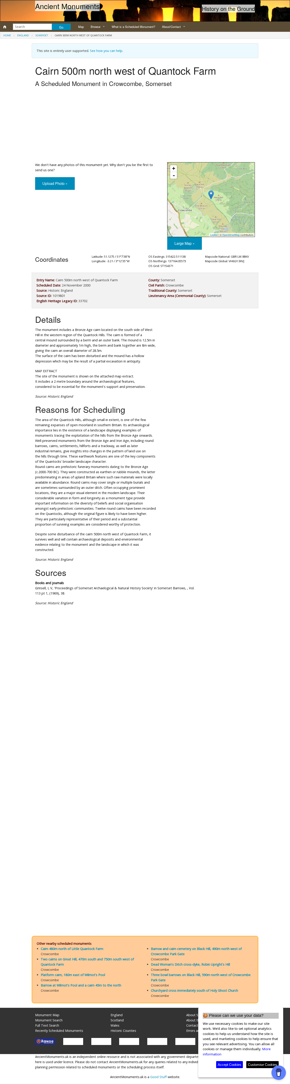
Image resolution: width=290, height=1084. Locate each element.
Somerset (41, 35)
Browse (95, 26)
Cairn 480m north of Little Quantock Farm (72, 949)
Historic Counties (123, 1030)
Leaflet (214, 235)
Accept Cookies (229, 1065)
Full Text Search (47, 1025)
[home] (5, 27)
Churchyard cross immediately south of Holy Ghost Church (194, 990)
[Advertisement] (145, 126)
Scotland (117, 1020)
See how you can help (106, 51)
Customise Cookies (262, 1065)
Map (81, 26)
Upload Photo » (55, 183)
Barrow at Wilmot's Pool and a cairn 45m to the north (81, 985)
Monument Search (49, 1020)
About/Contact (171, 26)
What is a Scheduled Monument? (133, 26)
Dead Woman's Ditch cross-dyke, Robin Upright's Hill (190, 964)
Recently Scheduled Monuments (59, 1030)
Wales (115, 1025)
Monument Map (47, 1015)
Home (7, 35)
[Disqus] (145, 745)
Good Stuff (158, 1077)
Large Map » (184, 243)
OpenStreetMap (231, 235)
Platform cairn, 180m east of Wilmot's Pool (73, 975)
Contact (192, 1025)
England (23, 35)
